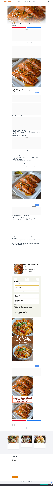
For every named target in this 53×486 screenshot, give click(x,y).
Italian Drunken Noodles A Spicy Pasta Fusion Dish (35, 427)
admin (17, 424)
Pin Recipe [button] (30, 271)
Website (33, 472)
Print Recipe (25, 271)
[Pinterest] (48, 1)
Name (14, 472)
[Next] (44, 443)
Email (23, 472)
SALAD (19, 1)
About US (33, 1)
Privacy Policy (29, 481)
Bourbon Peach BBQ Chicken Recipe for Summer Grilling (18, 427)
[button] (38, 283)
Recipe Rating (14, 459)
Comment (14, 463)
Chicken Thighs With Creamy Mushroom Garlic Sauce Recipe (13, 446)
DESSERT (28, 1)
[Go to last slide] (8, 443)
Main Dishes (24, 1)
